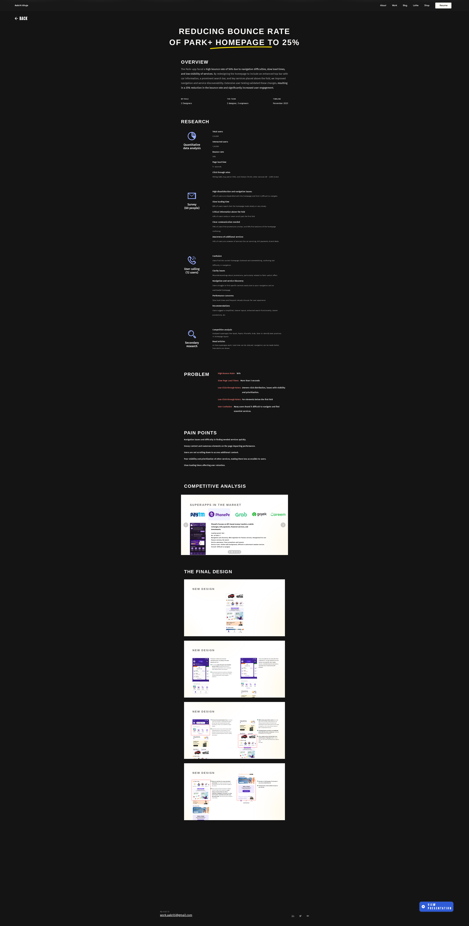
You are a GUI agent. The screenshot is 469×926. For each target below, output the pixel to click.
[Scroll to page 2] (232, 552)
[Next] (283, 524)
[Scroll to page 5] (239, 552)
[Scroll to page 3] (234, 552)
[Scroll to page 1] (229, 552)
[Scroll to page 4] (237, 552)
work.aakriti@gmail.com (176, 915)
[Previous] (185, 524)
